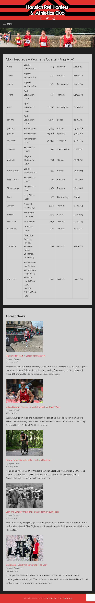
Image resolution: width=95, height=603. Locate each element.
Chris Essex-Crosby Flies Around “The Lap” (26, 565)
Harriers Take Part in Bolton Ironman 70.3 (25, 356)
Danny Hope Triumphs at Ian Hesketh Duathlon (28, 460)
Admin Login (52, 598)
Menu (9, 23)
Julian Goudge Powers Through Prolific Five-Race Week (33, 407)
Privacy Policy (66, 598)
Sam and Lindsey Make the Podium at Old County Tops (32, 512)
